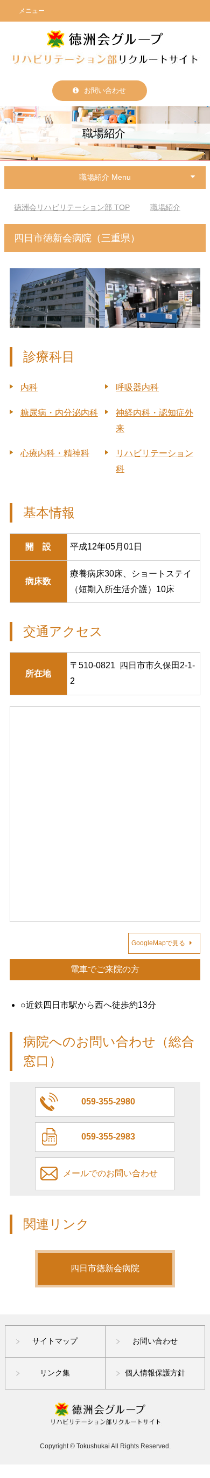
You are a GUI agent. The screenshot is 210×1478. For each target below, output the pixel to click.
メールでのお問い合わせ (110, 1173)
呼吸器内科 (137, 387)
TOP (72, 207)
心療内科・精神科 (54, 453)
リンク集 (55, 1372)
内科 (29, 387)
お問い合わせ (105, 90)
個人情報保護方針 (155, 1372)
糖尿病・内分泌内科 (59, 412)
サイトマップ (55, 1341)
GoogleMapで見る (158, 943)
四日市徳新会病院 (105, 1268)
